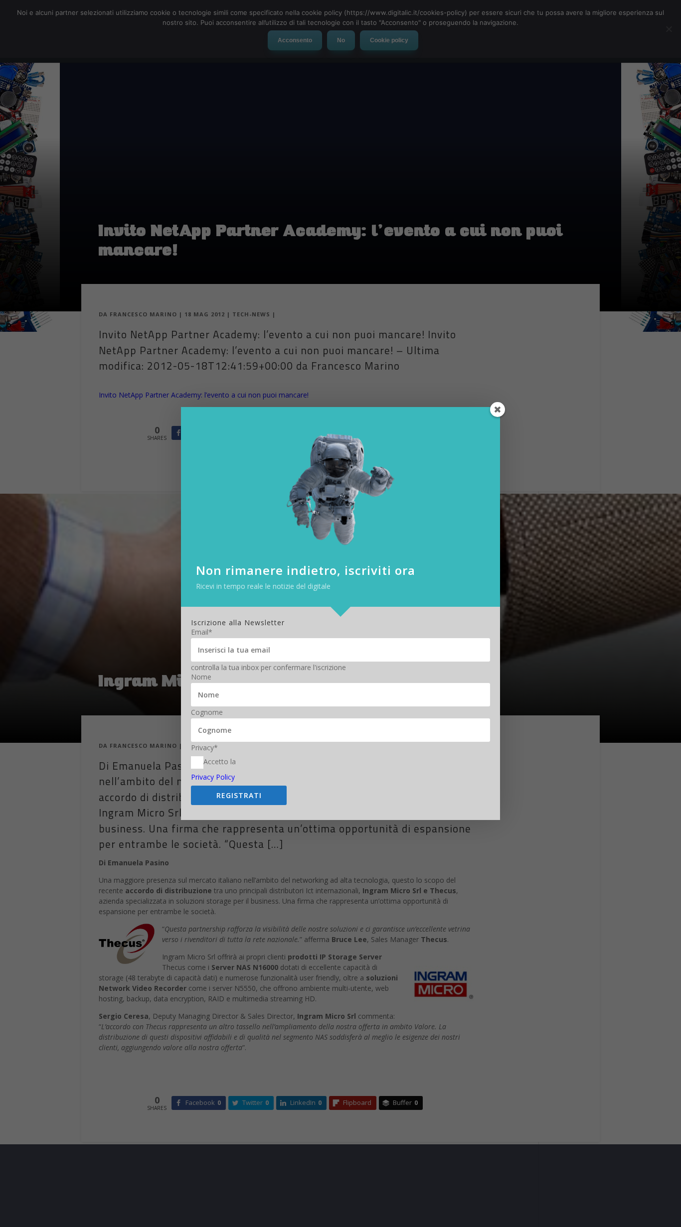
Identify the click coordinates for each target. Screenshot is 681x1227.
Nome (201, 677)
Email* (201, 632)
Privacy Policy (213, 777)
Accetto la (219, 761)
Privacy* (204, 747)
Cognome (207, 712)
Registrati (239, 795)
